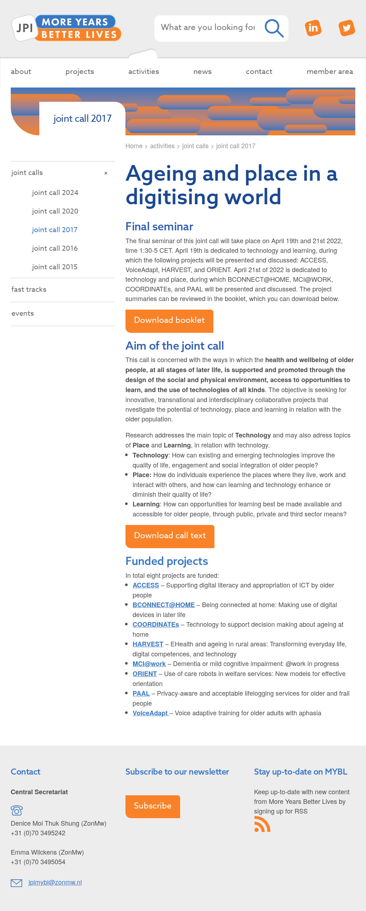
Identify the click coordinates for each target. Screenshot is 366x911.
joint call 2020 (55, 211)
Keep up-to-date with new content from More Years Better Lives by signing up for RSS (302, 801)
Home (134, 145)
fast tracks (28, 289)
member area (330, 71)
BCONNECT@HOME (164, 604)
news (202, 71)
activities (143, 71)
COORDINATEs (156, 624)
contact (259, 71)
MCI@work (149, 663)
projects (79, 71)
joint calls (195, 145)
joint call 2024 (55, 192)
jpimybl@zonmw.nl (55, 881)
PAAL (141, 693)
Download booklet (169, 320)
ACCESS (146, 585)
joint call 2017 (55, 230)
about (21, 71)
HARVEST (148, 644)
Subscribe (153, 806)
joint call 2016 (55, 248)
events (22, 313)
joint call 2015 (55, 267)
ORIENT (145, 673)
